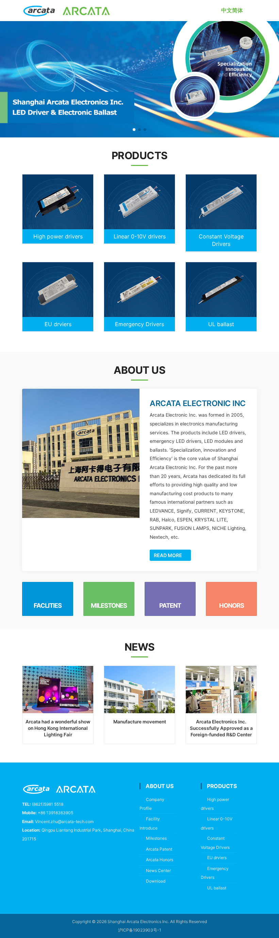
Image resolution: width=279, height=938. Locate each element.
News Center (158, 870)
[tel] (25, 855)
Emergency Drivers (139, 324)
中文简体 (232, 10)
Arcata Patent (159, 849)
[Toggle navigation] (254, 10)
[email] (40, 855)
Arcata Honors (159, 859)
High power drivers (58, 236)
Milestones (156, 838)
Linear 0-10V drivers (140, 236)
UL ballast (221, 324)
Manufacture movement (139, 721)
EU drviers (58, 324)
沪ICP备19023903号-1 (139, 930)
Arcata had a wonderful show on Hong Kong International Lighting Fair (58, 728)
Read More (168, 555)
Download (155, 881)
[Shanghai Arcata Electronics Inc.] (67, 10)
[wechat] (55, 855)
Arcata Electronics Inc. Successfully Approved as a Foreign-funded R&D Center (221, 728)
